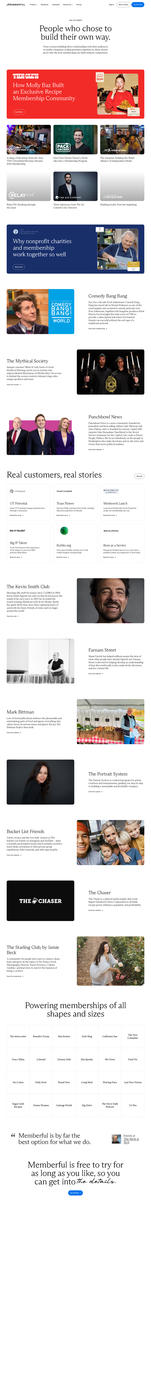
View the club (12, 616)
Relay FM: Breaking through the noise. (21, 206)
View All (139, 476)
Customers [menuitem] (56, 4)
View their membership (96, 328)
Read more (19, 267)
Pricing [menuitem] (78, 4)
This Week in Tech (131, 1140)
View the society (13, 384)
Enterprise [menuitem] (44, 4)
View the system (94, 791)
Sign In (111, 4)
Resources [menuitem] (67, 4)
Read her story (108, 557)
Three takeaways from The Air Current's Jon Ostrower (68, 206)
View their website (95, 449)
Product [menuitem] (33, 4)
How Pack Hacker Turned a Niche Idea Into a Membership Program (70, 159)
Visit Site (17, 1038)
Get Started (74, 1193)
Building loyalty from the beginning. (118, 204)
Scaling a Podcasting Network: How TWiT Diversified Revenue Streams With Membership (25, 160)
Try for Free (138, 4)
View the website (94, 673)
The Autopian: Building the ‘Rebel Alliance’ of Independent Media (117, 159)
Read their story (15, 515)
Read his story (15, 557)
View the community (14, 976)
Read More (19, 112)
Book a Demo (123, 4)
